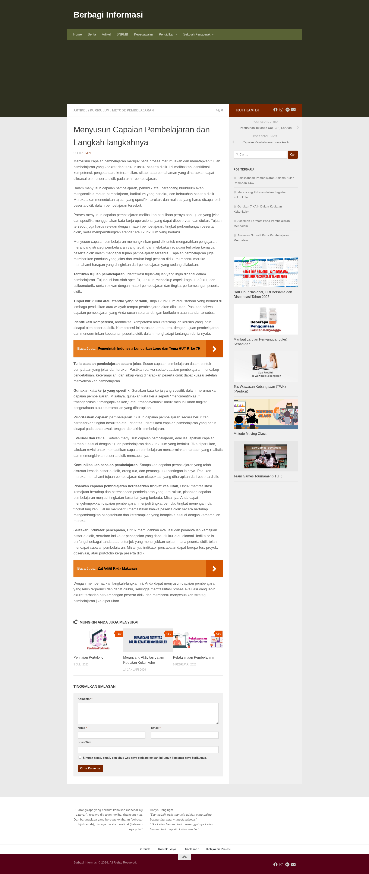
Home (77, 34)
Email (156, 727)
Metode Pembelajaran (133, 110)
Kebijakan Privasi (218, 849)
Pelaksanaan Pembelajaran (194, 657)
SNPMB (122, 34)
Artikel (106, 34)
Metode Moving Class (250, 434)
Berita (92, 34)
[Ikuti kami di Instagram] (281, 110)
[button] (108, 819)
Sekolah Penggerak (197, 34)
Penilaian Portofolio (88, 657)
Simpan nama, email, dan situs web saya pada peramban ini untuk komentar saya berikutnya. (145, 757)
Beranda (144, 849)
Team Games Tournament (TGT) (258, 476)
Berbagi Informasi (108, 14)
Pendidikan (166, 34)
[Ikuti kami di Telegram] (287, 110)
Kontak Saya (167, 849)
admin (86, 153)
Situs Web (84, 742)
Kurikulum (100, 110)
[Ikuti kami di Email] (293, 110)
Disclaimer (191, 849)
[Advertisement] (184, 72)
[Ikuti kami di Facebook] (275, 110)
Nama (82, 727)
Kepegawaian (143, 34)
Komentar (85, 699)
